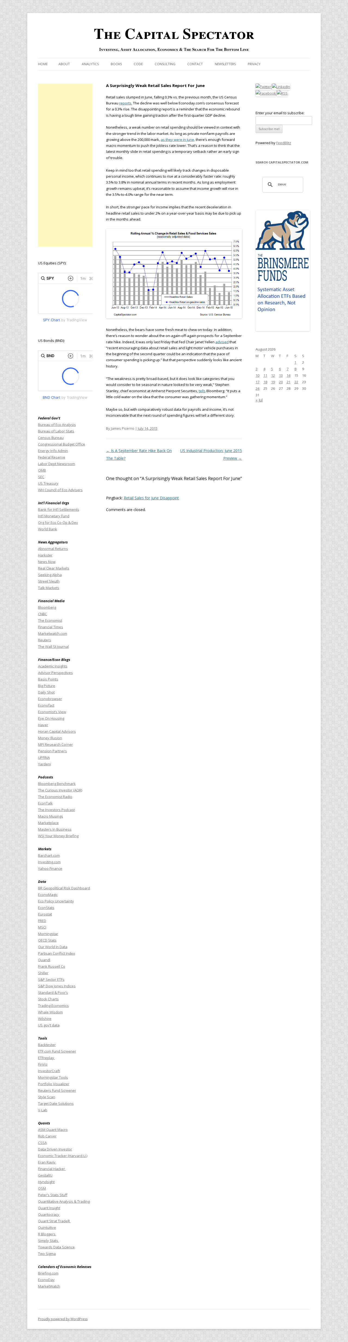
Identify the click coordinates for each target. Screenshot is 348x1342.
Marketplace (48, 822)
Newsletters (225, 64)
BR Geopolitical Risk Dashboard (64, 888)
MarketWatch (49, 1286)
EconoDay (46, 1279)
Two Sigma (47, 1253)
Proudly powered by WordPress (63, 1319)
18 (265, 381)
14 (288, 375)
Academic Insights (52, 666)
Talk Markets (48, 587)
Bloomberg (47, 607)
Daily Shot (46, 692)
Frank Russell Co (51, 966)
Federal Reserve (51, 457)
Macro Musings (50, 816)
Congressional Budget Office (61, 444)
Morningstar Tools (53, 1077)
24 (257, 388)
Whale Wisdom (50, 1012)
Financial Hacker (52, 1168)
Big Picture (46, 685)
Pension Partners (52, 751)
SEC (41, 476)
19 (273, 381)
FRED (42, 920)
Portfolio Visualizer (53, 1083)
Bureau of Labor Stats (56, 431)
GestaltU (45, 1175)
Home (43, 64)
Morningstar (48, 933)
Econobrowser (50, 698)
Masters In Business (55, 829)
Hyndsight (46, 1181)
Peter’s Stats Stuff (52, 1194)
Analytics (90, 64)
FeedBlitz (283, 142)
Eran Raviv (47, 1162)
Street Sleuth (49, 581)
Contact (195, 64)
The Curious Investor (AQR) (60, 790)
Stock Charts (48, 999)
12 (273, 375)
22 (296, 381)
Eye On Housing (51, 718)
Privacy (254, 64)
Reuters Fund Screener (57, 1090)
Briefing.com (48, 1273)
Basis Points (48, 679)
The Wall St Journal (53, 646)
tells (202, 390)
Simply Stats (48, 1240)
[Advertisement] (65, 165)
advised (222, 341)
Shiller (43, 972)
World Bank (47, 529)
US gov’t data (49, 1025)
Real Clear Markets (53, 568)
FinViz (43, 1064)
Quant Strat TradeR (54, 1221)
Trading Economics (53, 1005)
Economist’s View (52, 711)
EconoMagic (48, 894)
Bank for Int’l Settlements (58, 509)
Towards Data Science (56, 1247)
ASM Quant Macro (53, 1129)
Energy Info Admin (53, 450)
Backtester (47, 1044)
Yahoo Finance (50, 868)
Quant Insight (49, 1207)
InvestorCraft (49, 1070)
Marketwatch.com (52, 633)
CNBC (42, 613)
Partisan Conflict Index (56, 953)
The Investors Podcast (56, 809)
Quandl (44, 959)
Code (138, 64)
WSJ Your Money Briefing (58, 835)
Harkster (45, 555)
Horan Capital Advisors (57, 731)
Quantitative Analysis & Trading (64, 1201)
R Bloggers (47, 1234)
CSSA (42, 1142)
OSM (42, 1188)
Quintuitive (47, 1227)
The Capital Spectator (174, 33)
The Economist (50, 620)
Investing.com (49, 861)
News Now (46, 561)
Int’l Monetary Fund (53, 516)
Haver (43, 724)
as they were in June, (178, 139)
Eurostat (45, 914)
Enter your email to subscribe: (280, 112)
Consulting (165, 64)
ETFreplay (46, 1057)
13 (281, 375)
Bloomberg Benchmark (57, 783)
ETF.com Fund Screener (57, 1051)
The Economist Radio (55, 796)
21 (288, 381)
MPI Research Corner (55, 744)
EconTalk (45, 803)
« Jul (259, 400)
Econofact (46, 705)
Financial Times (50, 626)
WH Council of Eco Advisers (60, 489)
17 (257, 381)
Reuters (44, 640)
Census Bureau (51, 437)
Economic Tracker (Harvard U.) (62, 1155)
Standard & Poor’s (53, 992)
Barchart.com (49, 855)
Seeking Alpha (50, 574)
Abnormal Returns (53, 548)
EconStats (46, 907)
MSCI (42, 927)
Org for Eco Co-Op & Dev (58, 522)
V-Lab (42, 1110)
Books (116, 64)
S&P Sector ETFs (51, 979)
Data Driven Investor (55, 1149)
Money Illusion (50, 737)
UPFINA (44, 757)
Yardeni (44, 764)
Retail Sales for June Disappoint (151, 497)
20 (281, 381)
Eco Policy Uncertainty (56, 901)
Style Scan (46, 1096)
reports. (125, 103)
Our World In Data (52, 946)
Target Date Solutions (56, 1103)
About (64, 64)
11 (265, 375)
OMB (42, 470)
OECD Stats (47, 940)
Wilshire (44, 1018)
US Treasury (48, 483)
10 (257, 375)
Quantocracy (49, 1214)
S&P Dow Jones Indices (57, 986)
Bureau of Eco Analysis (57, 424)
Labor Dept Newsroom (56, 463)
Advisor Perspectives (55, 672)
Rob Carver (47, 1136)
